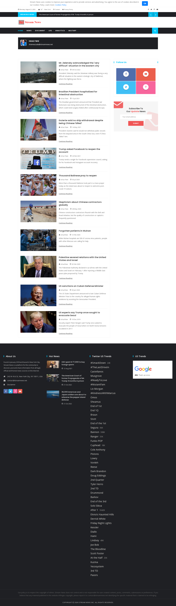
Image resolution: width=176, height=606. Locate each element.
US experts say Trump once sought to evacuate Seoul (79, 314)
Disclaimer (11, 384)
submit (136, 123)
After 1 (94, 510)
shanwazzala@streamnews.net (41, 44)
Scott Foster (97, 553)
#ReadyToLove (99, 380)
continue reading (65, 84)
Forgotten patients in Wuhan (75, 230)
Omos (94, 397)
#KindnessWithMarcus (103, 393)
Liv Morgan (97, 388)
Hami (93, 536)
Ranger (94, 436)
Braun (94, 414)
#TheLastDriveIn (100, 367)
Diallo (94, 531)
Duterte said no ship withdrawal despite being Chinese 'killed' (81, 122)
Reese (94, 466)
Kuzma (94, 562)
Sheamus (96, 401)
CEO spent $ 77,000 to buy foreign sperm (73, 363)
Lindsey (95, 540)
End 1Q (94, 410)
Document (40, 30)
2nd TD (94, 488)
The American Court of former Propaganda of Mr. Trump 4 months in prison (66, 14)
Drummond (97, 492)
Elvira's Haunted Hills (102, 514)
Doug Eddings (98, 475)
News (29, 30)
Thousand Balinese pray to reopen (78, 175)
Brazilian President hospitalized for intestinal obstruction (78, 93)
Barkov (94, 497)
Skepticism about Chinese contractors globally (80, 203)
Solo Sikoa (96, 505)
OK (145, 3)
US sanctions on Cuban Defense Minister (81, 286)
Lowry (94, 458)
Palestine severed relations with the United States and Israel (82, 259)
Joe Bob (95, 544)
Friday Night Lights (101, 523)
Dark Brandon (98, 471)
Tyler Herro (97, 484)
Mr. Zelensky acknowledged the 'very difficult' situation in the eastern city (79, 64)
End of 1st (96, 406)
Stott (93, 419)
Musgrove (96, 375)
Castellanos (97, 371)
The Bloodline (98, 549)
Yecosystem (97, 566)
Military (72, 30)
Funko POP (97, 440)
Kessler (95, 527)
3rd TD (94, 570)
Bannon (95, 432)
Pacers (94, 575)
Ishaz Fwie (34, 41)
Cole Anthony (98, 449)
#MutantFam (98, 384)
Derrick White (98, 518)
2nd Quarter (97, 479)
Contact (57, 9)
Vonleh (94, 462)
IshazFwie (64, 235)
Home (20, 30)
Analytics (60, 30)
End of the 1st (98, 423)
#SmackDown (98, 362)
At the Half (96, 557)
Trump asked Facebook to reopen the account (79, 150)
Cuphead (95, 445)
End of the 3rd (98, 501)
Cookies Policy (60, 5)
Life (50, 30)
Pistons (95, 454)
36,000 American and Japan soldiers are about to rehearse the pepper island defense (74, 396)
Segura (94, 427)
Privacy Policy (68, 9)
